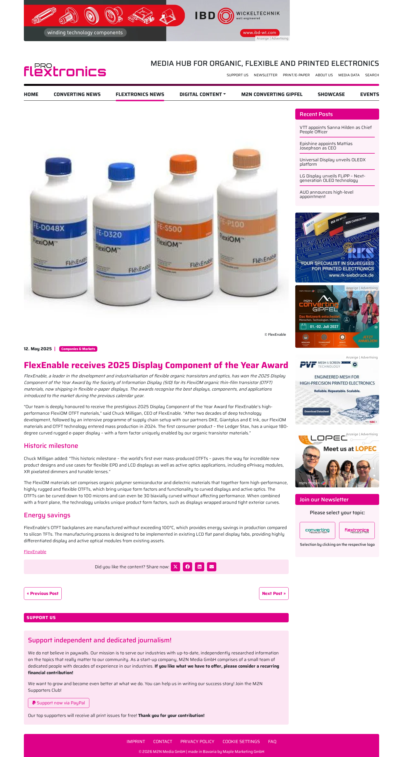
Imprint (136, 741)
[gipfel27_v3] (337, 319)
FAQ (272, 741)
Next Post (272, 593)
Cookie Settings (241, 741)
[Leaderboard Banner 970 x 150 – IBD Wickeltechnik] (157, 20)
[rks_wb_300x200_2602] (337, 247)
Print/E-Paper (296, 75)
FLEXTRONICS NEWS (140, 94)
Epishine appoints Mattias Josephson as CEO (326, 146)
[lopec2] (337, 459)
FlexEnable (35, 551)
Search (372, 75)
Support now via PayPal (60, 702)
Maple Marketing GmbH (243, 751)
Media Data (349, 75)
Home (31, 94)
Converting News (77, 94)
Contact (162, 741)
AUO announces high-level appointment (326, 194)
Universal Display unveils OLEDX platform (333, 162)
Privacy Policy (197, 741)
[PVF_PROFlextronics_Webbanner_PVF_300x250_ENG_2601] (337, 392)
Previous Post (44, 593)
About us (324, 75)
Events (369, 94)
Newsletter (265, 75)
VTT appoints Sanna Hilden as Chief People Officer (336, 129)
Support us (237, 75)
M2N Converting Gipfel (272, 94)
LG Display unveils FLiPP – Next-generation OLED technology (332, 178)
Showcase (331, 94)
